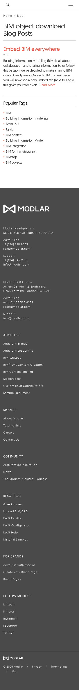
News (7, 472)
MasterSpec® (12, 378)
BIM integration (16, 146)
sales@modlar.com (17, 248)
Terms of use (59, 666)
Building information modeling (27, 118)
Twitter (8, 632)
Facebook (10, 625)
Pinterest (9, 611)
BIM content (14, 135)
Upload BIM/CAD (15, 511)
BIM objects (14, 162)
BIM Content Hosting (18, 371)
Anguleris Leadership (18, 350)
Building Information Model (24, 140)
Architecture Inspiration (20, 465)
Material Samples (15, 539)
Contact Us (11, 439)
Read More (48, 85)
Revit (9, 129)
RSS (14, 671)
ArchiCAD (12, 124)
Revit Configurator (16, 525)
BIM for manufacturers (21, 151)
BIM (8, 113)
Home (7, 16)
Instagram (10, 618)
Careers (8, 432)
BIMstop (11, 157)
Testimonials (12, 425)
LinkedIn (9, 604)
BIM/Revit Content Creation (23, 364)
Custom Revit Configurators (23, 385)
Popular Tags (15, 103)
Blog (20, 16)
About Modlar (13, 418)
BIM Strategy (12, 357)
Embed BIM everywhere (31, 49)
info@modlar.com (16, 264)
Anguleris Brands (15, 343)
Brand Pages (12, 579)
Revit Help (10, 532)
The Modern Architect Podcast (25, 479)
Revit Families (13, 518)
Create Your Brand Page (20, 572)
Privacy (37, 666)
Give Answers (13, 504)
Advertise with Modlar (19, 565)
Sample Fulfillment (16, 393)
